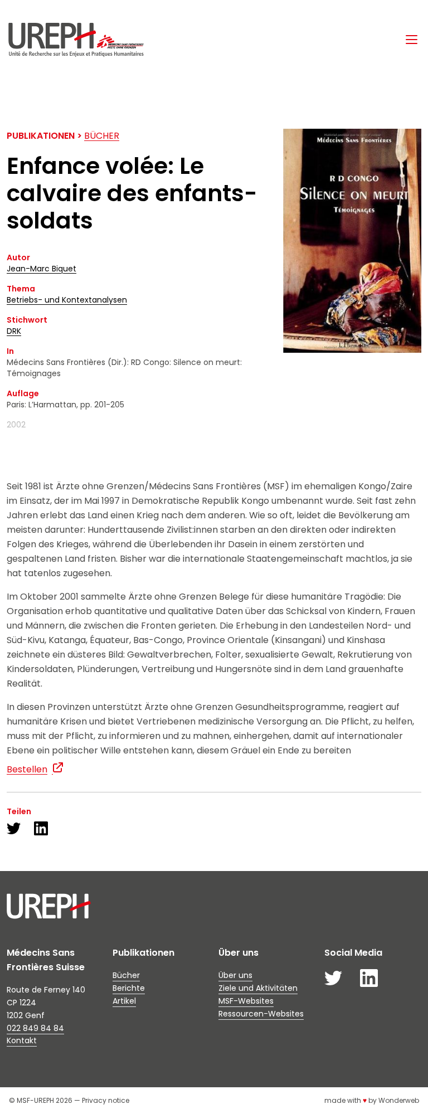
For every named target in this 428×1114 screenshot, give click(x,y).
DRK (14, 331)
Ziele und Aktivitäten (258, 988)
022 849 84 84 (35, 1028)
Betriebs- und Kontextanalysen (67, 299)
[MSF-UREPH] (76, 40)
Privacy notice (105, 1100)
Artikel (124, 1000)
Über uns (235, 975)
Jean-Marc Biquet (41, 268)
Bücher (101, 135)
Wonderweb (398, 1100)
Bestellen (27, 769)
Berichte (129, 988)
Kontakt (22, 1040)
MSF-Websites (246, 1000)
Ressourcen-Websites (261, 1013)
